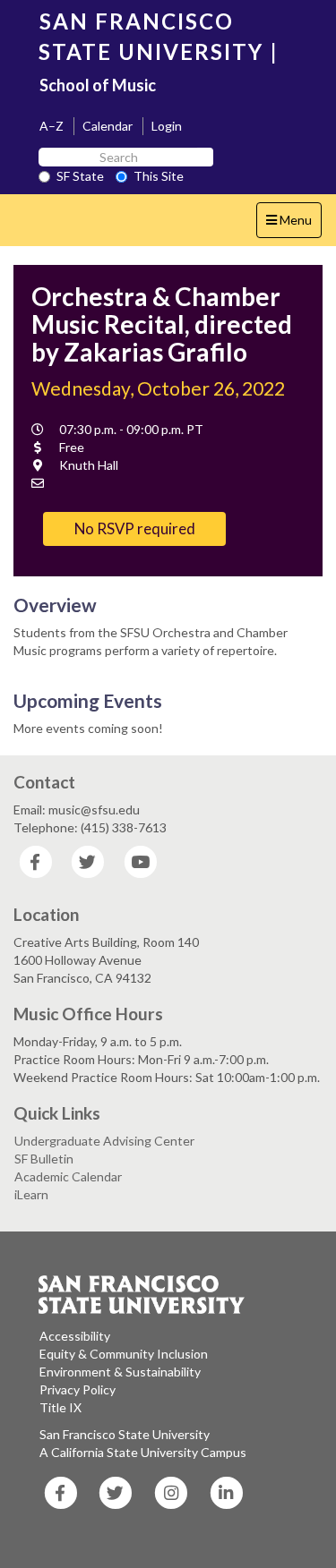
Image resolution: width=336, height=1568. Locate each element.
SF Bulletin (43, 1158)
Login (166, 125)
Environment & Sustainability (120, 1371)
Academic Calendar (68, 1176)
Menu (293, 224)
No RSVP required (134, 528)
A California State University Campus (142, 1452)
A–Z (51, 125)
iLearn (31, 1194)
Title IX (60, 1407)
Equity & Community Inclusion (123, 1353)
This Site (159, 175)
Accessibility (74, 1335)
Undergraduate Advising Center (104, 1140)
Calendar (107, 125)
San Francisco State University (124, 1434)
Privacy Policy (77, 1389)
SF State (80, 175)
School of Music (97, 85)
